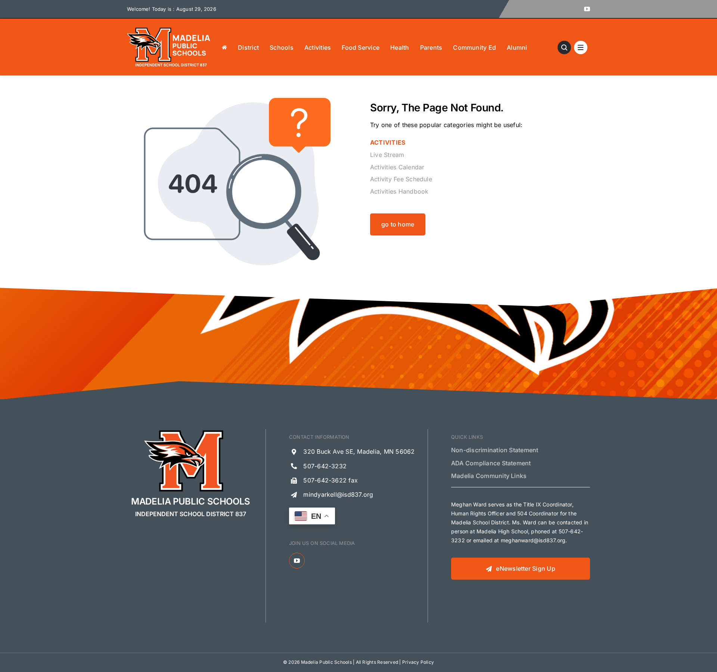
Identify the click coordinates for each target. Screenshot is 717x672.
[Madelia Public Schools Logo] (169, 29)
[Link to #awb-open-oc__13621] (564, 47)
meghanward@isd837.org (533, 540)
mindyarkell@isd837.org (338, 494)
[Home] (224, 47)
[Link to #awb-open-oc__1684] (580, 47)
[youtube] (587, 9)
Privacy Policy (418, 662)
